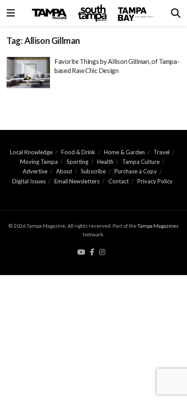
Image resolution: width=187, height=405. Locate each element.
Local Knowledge (31, 152)
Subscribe (93, 171)
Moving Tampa (39, 161)
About (64, 171)
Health (105, 161)
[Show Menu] (11, 13)
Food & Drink (78, 152)
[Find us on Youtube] (81, 252)
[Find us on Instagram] (102, 252)
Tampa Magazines (158, 225)
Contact (118, 181)
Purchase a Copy (135, 171)
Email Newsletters (77, 181)
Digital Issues (29, 181)
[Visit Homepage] (93, 13)
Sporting (77, 161)
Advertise (35, 171)
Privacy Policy (155, 181)
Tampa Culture (141, 161)
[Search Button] (175, 13)
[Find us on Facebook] (92, 252)
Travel (162, 152)
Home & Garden (124, 152)
